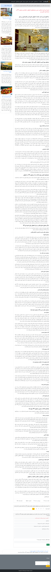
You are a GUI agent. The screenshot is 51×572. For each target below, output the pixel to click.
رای (33, 508)
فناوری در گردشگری (19, 1)
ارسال (48, 544)
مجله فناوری (36, 1)
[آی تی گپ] (46, 1)
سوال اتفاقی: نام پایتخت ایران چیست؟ (43, 539)
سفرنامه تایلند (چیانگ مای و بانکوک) (7, 72)
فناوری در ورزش (25, 1)
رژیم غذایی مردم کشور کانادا (7, 46)
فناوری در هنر (31, 1)
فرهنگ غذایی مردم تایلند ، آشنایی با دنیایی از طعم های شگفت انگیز (6, 96)
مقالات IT (40, 1)
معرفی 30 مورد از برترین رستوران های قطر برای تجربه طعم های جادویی (6, 18)
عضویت (48, 566)
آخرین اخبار (13, 1)
